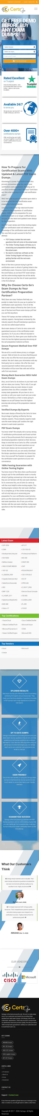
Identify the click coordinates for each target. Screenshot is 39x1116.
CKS (3, 587)
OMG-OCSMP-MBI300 (9, 566)
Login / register (29, 2)
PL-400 (24, 604)
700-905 (24, 596)
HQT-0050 (5, 558)
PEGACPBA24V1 (27, 570)
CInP (23, 566)
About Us (5, 1074)
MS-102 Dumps (7, 1046)
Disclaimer (5, 1080)
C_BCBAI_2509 (27, 600)
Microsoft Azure (27, 625)
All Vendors (5, 1072)
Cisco (4, 648)
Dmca (4, 1077)
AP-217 (24, 545)
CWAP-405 (25, 562)
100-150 (5, 570)
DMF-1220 (5, 591)
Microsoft (25, 648)
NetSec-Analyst (7, 562)
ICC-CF (24, 579)
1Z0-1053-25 (26, 549)
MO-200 (24, 558)
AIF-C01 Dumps (7, 1058)
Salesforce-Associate (9, 583)
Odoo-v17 (5, 608)
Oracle (4, 652)
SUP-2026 (5, 545)
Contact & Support (14, 2)
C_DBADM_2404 (7, 575)
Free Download (20, 61)
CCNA (24, 629)
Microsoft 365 (26, 633)
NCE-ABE (5, 604)
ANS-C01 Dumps (8, 1050)
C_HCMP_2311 (7, 596)
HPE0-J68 (25, 583)
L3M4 (4, 549)
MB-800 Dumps (7, 1042)
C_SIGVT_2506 (27, 587)
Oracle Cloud (6, 620)
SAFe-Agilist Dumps (9, 1054)
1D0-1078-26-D (27, 575)
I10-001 (24, 608)
